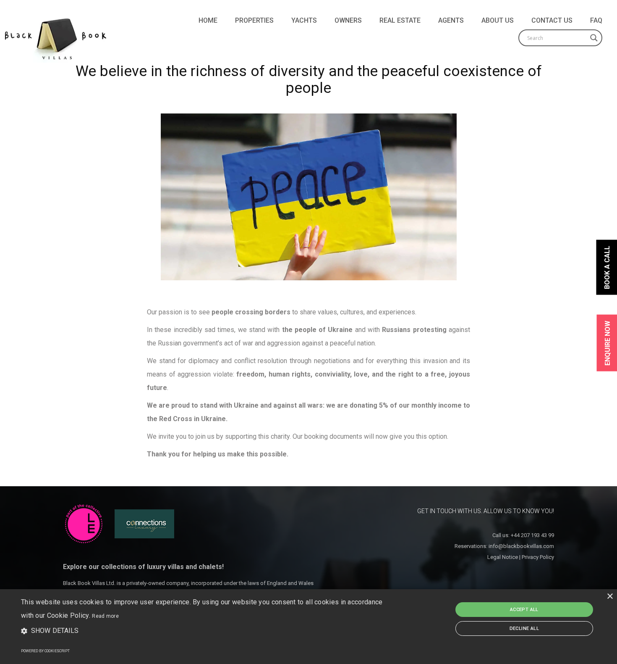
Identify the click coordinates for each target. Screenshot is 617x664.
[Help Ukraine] (309, 196)
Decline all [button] (524, 628)
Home (208, 20)
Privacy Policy (538, 557)
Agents (451, 20)
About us (497, 20)
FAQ (596, 20)
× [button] (610, 596)
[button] (208, 631)
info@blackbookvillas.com (521, 546)
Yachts (304, 20)
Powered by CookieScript (45, 651)
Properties (254, 20)
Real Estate (400, 20)
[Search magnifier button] (594, 38)
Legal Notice (502, 557)
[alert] (308, 626)
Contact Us (552, 20)
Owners (348, 20)
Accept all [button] (524, 609)
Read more (105, 616)
